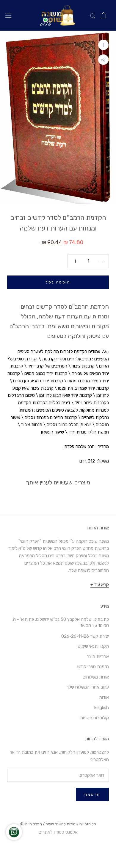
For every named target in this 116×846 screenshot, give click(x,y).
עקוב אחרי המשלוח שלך (87, 687)
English (101, 707)
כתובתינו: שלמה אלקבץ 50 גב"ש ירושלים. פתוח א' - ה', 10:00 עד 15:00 (60, 623)
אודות (104, 697)
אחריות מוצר (98, 656)
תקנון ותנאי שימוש (93, 646)
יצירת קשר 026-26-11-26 (85, 636)
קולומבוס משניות (94, 718)
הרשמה (92, 794)
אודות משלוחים (96, 677)
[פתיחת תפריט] (8, 15)
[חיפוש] (92, 15)
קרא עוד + (99, 584)
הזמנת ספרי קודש (93, 666)
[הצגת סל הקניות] (103, 15)
